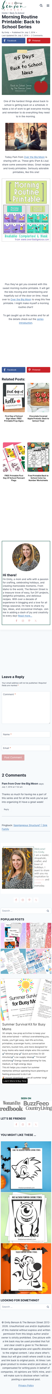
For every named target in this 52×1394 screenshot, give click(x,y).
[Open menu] (48, 5)
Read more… (25, 615)
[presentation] (26, 1166)
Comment (9, 694)
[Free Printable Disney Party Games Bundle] (38, 961)
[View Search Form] (41, 5)
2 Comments (37, 35)
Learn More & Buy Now (14, 1081)
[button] (46, 50)
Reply (6, 809)
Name (7, 734)
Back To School (17, 13)
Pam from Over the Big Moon (20, 783)
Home (4, 13)
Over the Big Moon (34, 157)
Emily (7, 32)
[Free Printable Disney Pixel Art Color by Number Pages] (13, 935)
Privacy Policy (26, 1385)
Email (7, 748)
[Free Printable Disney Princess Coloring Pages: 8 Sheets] (38, 935)
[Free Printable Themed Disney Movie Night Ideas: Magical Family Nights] (13, 961)
